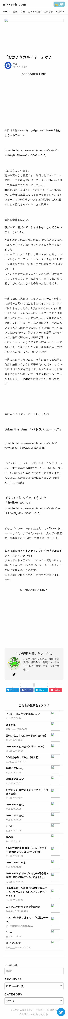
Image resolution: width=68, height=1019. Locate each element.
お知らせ (48, 11)
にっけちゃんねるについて (22, 1009)
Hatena (41, 690)
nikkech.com (14, 4)
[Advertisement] (34, 101)
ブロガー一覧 (42, 1009)
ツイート (13, 690)
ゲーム (6, 11)
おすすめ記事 (34, 11)
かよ (15, 63)
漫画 (15, 11)
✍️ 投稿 (59, 4)
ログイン (54, 1009)
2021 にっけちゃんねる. (35, 1014)
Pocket (56, 690)
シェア (28, 690)
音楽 (23, 11)
